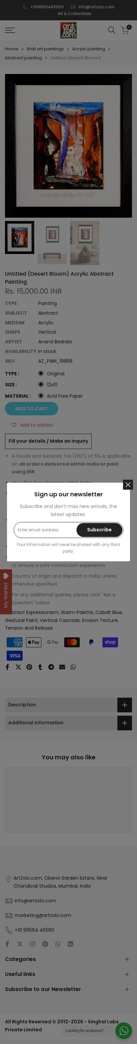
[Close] (128, 485)
